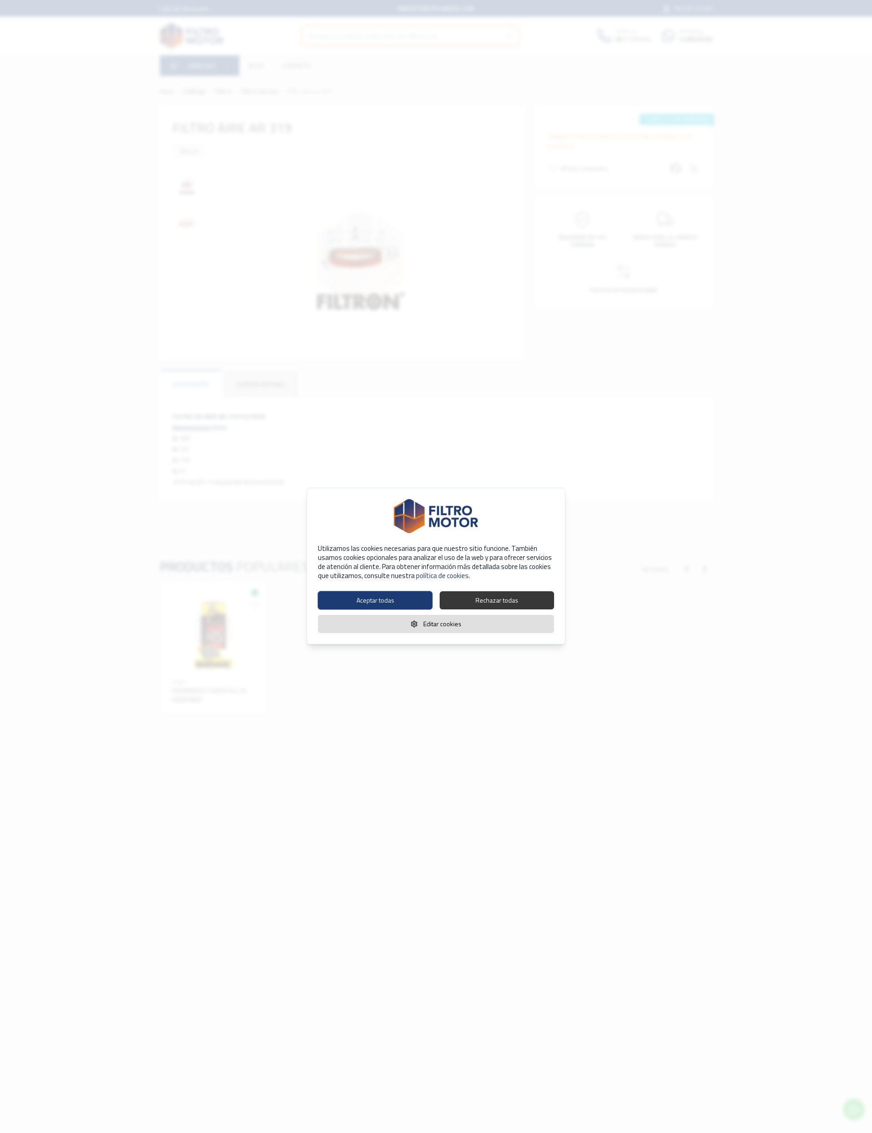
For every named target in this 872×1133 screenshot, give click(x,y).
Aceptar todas (375, 600)
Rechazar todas (497, 600)
